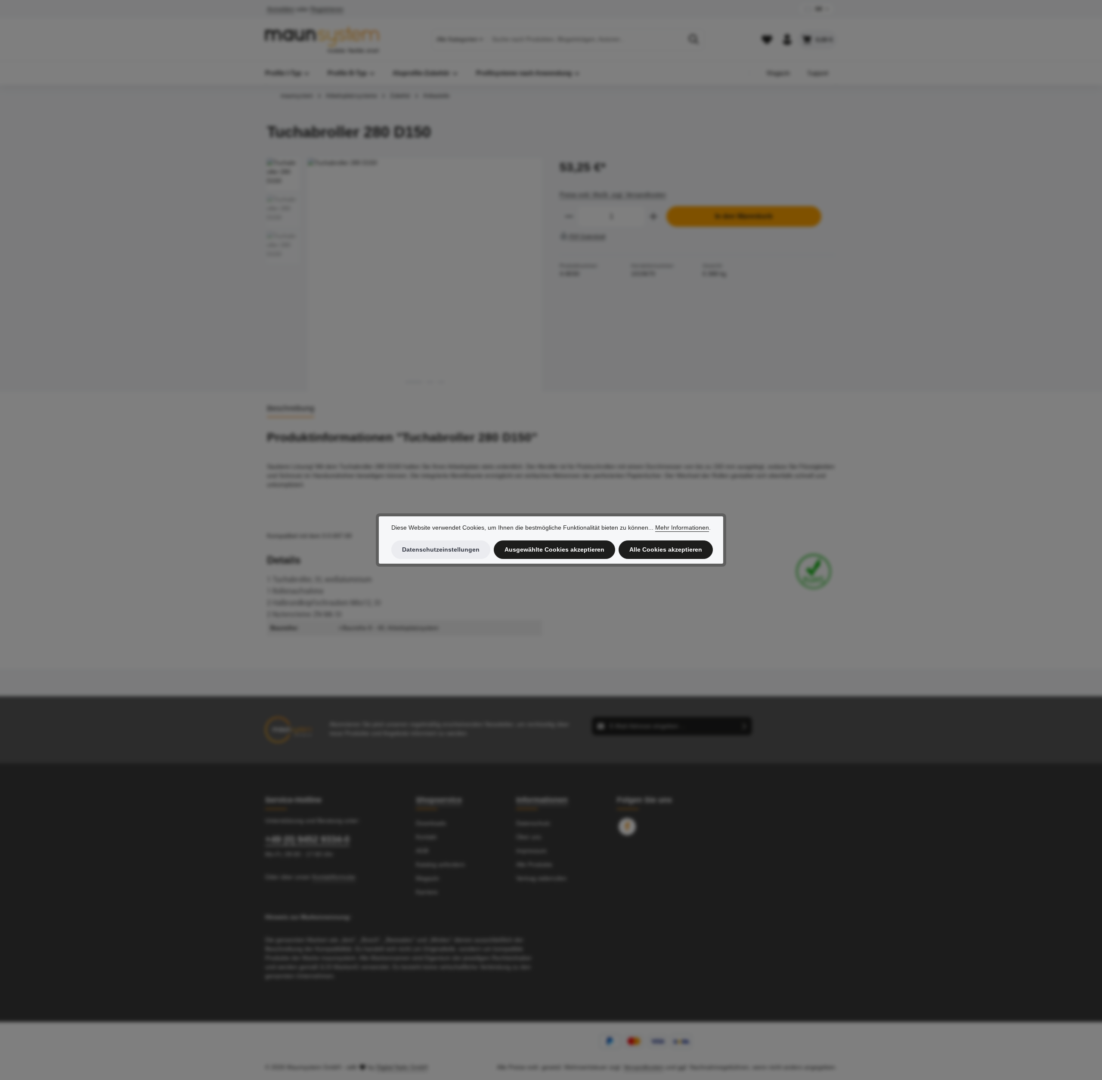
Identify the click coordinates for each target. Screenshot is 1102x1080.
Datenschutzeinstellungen (441, 549)
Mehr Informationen (682, 527)
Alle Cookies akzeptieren (665, 549)
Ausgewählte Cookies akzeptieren (554, 549)
